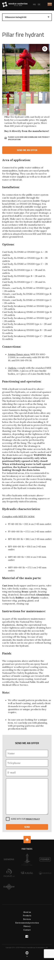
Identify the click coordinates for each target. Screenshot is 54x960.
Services (27, 919)
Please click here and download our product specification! (29, 138)
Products (27, 915)
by (27, 956)
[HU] (34, 4)
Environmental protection (27, 923)
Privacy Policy (33, 818)
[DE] (39, 4)
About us (27, 912)
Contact (27, 930)
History (27, 926)
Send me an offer (27, 150)
